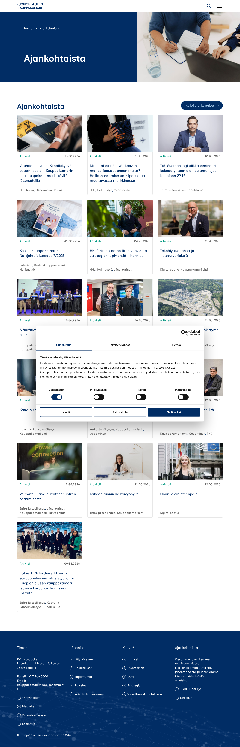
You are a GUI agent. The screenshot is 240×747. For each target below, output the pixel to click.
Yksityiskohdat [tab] (120, 344)
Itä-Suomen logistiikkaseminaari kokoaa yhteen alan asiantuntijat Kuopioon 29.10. (188, 171)
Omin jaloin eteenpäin (178, 494)
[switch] (99, 397)
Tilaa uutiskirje (190, 689)
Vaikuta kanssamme (89, 694)
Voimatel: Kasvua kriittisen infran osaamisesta (48, 496)
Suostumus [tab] (63, 344)
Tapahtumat (83, 677)
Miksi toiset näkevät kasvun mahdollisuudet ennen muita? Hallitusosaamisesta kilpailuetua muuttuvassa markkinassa (117, 173)
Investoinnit (135, 668)
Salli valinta (120, 412)
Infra (131, 677)
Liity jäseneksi (84, 659)
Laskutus (28, 724)
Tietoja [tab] (176, 344)
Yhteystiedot (31, 698)
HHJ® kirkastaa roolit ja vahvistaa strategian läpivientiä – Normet (118, 253)
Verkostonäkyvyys (34, 715)
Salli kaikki (174, 412)
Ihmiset (132, 659)
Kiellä (66, 412)
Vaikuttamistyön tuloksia (144, 694)
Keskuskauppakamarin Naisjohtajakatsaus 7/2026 (42, 253)
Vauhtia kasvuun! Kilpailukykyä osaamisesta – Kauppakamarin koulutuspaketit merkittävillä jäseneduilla (46, 173)
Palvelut (80, 685)
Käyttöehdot (214, 735)
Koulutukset (83, 668)
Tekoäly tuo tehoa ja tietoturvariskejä (177, 253)
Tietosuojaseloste (189, 735)
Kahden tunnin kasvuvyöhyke (114, 494)
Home (28, 28)
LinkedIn (186, 698)
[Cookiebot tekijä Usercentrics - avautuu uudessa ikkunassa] (183, 332)
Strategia (134, 685)
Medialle (28, 706)
